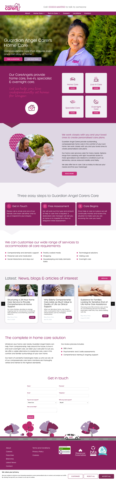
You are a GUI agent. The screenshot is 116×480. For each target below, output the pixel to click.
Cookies (36, 455)
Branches (10, 459)
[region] (58, 475)
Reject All (91, 476)
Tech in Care (53, 13)
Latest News (11, 462)
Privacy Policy (38, 452)
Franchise (10, 455)
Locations (77, 13)
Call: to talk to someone (64, 7)
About (27, 13)
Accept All (106, 476)
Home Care (38, 13)
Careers (66, 13)
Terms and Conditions (41, 448)
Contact (87, 13)
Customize (75, 476)
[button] (113, 304)
